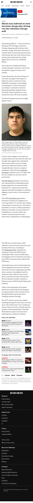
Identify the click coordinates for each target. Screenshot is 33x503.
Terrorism (19, 375)
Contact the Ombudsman (9, 483)
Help (3, 478)
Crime (4, 21)
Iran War (7, 6)
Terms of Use (5, 440)
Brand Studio (5, 459)
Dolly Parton (15, 6)
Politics (28, 6)
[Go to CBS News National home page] (16, 2)
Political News (6, 399)
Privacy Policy (6, 431)
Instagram (4, 421)
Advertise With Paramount (9, 472)
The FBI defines (7, 181)
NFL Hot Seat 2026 (7, 404)
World (22, 6)
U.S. (2, 6)
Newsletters (5, 450)
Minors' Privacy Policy (8, 442)
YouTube (4, 415)
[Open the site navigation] (5, 2)
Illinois (13, 375)
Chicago (7, 375)
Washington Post (10, 250)
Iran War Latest (6, 402)
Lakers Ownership (7, 407)
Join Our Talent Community (10, 475)
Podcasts (4, 453)
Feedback (5, 480)
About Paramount (7, 469)
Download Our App (7, 456)
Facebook (5, 418)
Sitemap (4, 461)
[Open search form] (31, 2)
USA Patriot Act (14, 198)
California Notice (7, 434)
